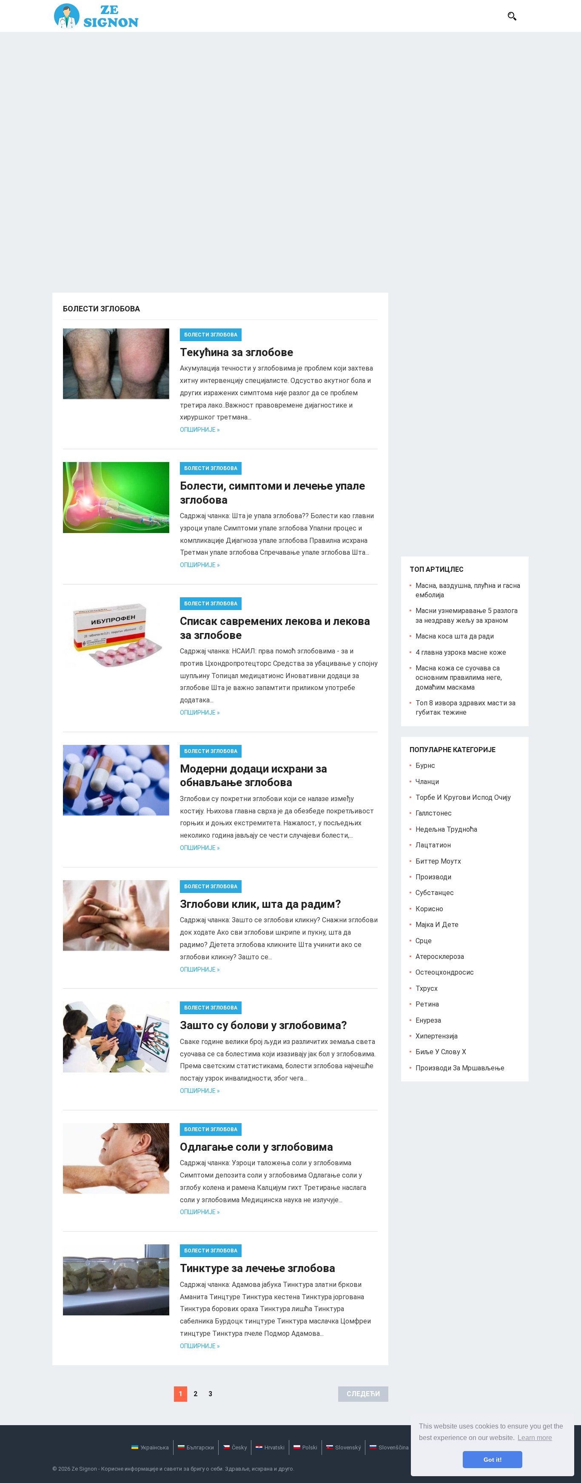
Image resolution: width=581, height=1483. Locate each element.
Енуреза (428, 1020)
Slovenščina (394, 1447)
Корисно (429, 909)
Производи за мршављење (460, 1068)
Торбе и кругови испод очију (463, 797)
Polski (309, 1447)
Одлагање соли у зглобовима (256, 1147)
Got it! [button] (493, 1459)
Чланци (427, 782)
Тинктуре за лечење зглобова (257, 1268)
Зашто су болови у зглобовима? (263, 1025)
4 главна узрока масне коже (461, 652)
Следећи (363, 1394)
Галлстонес (434, 813)
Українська (154, 1447)
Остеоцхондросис (445, 972)
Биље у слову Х (441, 1052)
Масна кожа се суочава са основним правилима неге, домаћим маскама (459, 677)
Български (200, 1447)
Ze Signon (84, 1469)
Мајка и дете (437, 925)
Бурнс (425, 765)
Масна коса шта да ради (455, 636)
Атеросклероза (440, 957)
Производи (433, 877)
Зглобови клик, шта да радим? (260, 904)
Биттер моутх (438, 861)
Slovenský (348, 1447)
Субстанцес (435, 893)
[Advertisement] (290, 95)
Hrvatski (275, 1447)
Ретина (427, 1004)
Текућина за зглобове (236, 352)
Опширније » (200, 429)
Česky (239, 1447)
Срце (424, 941)
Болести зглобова (210, 335)
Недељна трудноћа (446, 829)
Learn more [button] (535, 1437)
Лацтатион (433, 845)
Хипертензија (437, 1036)
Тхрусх (427, 988)
